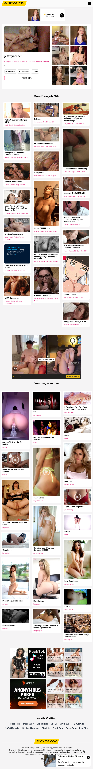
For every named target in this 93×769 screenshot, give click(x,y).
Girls (66, 435)
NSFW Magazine (12, 728)
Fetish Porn (58, 728)
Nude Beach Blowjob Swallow (15, 125)
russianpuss (68, 640)
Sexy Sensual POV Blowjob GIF (74, 124)
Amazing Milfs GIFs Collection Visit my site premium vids (73, 219)
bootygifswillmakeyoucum (75, 322)
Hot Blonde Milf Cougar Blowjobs (45, 176)
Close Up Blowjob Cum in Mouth (74, 172)
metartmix (5, 604)
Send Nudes (42, 724)
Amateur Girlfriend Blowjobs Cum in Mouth (46, 300)
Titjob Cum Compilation (74, 507)
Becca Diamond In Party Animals (43, 438)
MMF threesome (12, 298)
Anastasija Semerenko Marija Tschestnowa (76, 636)
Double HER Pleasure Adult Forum (16, 266)
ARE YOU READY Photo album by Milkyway (74, 247)
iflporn (35, 442)
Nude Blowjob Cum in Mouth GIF (74, 196)
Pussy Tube (71, 728)
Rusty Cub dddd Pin (13, 182)
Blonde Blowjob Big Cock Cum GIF (75, 251)
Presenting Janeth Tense (12, 601)
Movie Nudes (66, 724)
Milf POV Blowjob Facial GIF (73, 325)
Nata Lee (68, 481)
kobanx (37, 119)
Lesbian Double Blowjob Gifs (73, 297)
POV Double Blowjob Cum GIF (15, 271)
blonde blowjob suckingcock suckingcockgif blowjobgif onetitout (46, 257)
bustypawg (37, 604)
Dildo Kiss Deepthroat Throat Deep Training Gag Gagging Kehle (16, 208)
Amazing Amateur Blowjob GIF (44, 122)
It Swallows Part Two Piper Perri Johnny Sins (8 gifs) (75, 408)
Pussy (67, 531)
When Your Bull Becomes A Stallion (14, 471)
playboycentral (38, 553)
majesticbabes (69, 484)
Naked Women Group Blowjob (15, 185)
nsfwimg (5, 628)
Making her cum (9, 625)
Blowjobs (46, 728)
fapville (4, 447)
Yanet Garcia (38, 498)
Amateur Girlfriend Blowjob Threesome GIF (14, 302)
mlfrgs (66, 438)
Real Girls (83, 728)
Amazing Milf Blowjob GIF (72, 224)
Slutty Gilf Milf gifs (42, 228)
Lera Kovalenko (71, 581)
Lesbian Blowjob (20, 61)
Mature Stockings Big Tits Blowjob (45, 231)
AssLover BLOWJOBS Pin (75, 193)
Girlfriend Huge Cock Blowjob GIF (45, 146)
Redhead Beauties (30, 728)
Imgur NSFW (28, 724)
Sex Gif (54, 724)
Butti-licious (38, 601)
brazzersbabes (69, 412)
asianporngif (68, 609)
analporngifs (37, 631)
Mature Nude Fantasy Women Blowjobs (14, 238)
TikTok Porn (14, 724)
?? (34, 412)
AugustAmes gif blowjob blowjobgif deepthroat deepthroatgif (74, 119)
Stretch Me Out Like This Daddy (12, 443)
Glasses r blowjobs (42, 296)
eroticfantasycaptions (43, 143)
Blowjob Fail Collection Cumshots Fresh (14, 153)
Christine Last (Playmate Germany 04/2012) (43, 549)
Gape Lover (7, 550)
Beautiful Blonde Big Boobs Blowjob (46, 262)
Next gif (27, 78)
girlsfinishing (68, 510)
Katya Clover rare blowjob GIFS (16, 121)
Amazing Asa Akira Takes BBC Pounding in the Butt (46, 627)
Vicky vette (38, 173)
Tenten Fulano (70, 294)
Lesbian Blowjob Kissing (39, 61)
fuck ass (67, 606)
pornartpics (37, 415)
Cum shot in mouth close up (75, 169)
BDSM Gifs (79, 724)
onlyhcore (5, 528)
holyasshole (6, 553)
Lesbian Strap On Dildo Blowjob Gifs (17, 213)
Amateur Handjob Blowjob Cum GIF (16, 158)
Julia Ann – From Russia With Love (14, 524)
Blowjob (7, 61)
